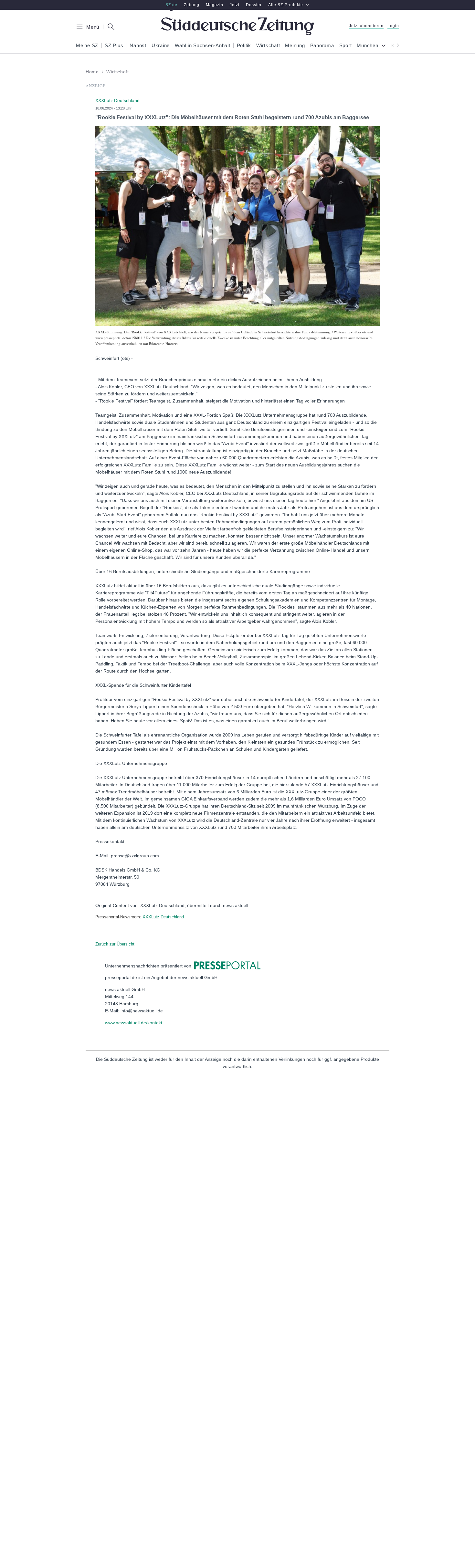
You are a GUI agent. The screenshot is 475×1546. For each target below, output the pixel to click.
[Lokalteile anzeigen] (385, 46)
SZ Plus (114, 45)
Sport (345, 45)
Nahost (138, 45)
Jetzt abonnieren (366, 26)
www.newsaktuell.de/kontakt (133, 1022)
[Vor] (396, 45)
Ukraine (161, 45)
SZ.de (171, 5)
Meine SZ (87, 45)
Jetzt (234, 5)
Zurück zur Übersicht (114, 944)
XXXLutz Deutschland (163, 916)
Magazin (214, 5)
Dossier (254, 5)
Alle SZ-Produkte (285, 5)
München (367, 45)
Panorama (322, 45)
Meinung (295, 45)
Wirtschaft (268, 45)
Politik (244, 45)
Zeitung (191, 5)
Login (393, 26)
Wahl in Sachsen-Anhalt (202, 45)
